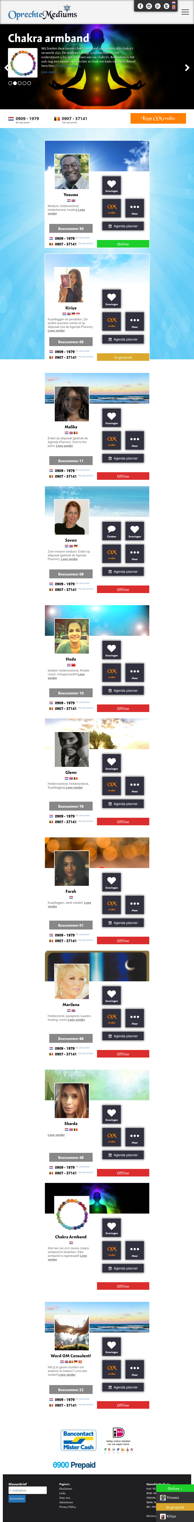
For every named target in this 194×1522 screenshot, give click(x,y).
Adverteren (66, 1502)
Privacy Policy (67, 1507)
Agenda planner (125, 225)
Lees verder (56, 330)
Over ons (64, 1497)
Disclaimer (65, 1488)
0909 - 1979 (27, 118)
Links (62, 1493)
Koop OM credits (158, 118)
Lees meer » (49, 72)
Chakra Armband (68, 66)
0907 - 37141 (75, 118)
